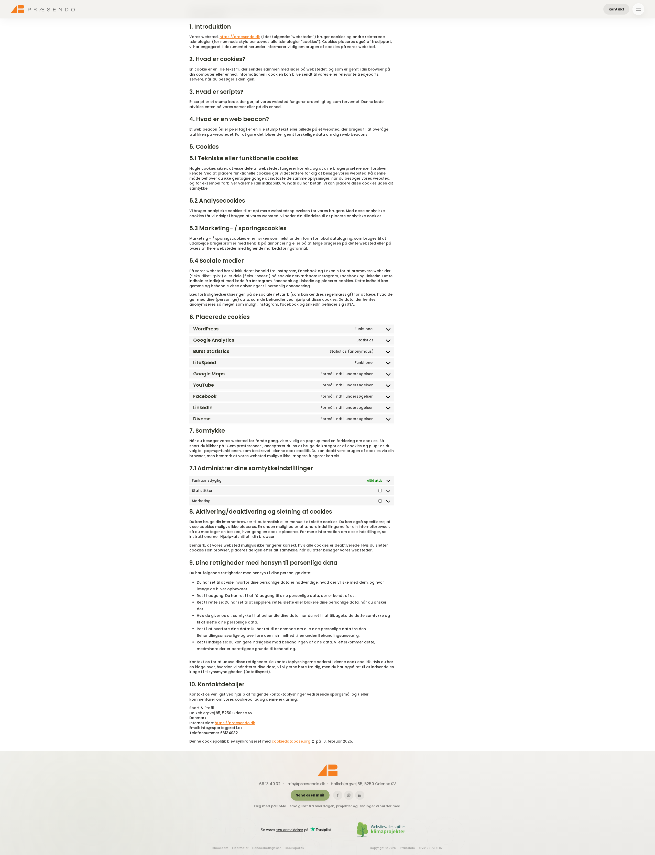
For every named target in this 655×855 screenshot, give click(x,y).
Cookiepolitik (294, 848)
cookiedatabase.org (291, 741)
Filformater (240, 848)
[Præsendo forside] (43, 9)
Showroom (220, 848)
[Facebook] (337, 795)
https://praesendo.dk (240, 36)
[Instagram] (348, 795)
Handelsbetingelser (266, 848)
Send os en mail (310, 795)
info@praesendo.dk (306, 784)
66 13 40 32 (269, 784)
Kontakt (616, 9)
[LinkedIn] (359, 795)
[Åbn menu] (638, 9)
